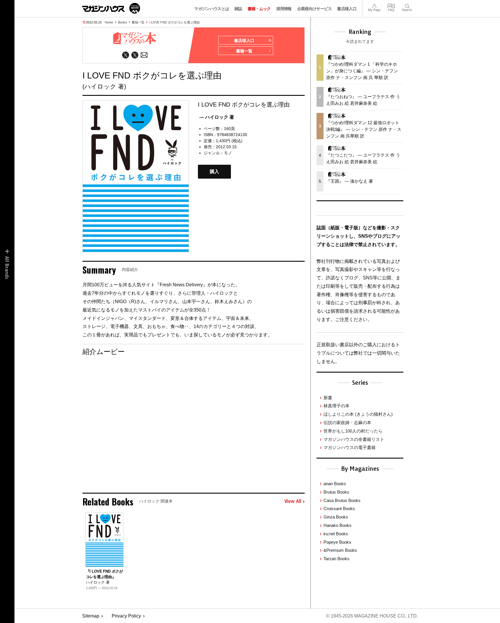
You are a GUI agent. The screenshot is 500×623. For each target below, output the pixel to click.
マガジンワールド (111, 8)
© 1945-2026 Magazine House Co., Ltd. (372, 615)
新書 (327, 397)
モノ (228, 153)
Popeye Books (337, 542)
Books (122, 22)
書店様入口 (346, 9)
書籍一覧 (138, 22)
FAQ (391, 5)
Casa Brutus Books (342, 500)
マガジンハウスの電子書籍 (349, 447)
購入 (214, 171)
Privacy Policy (126, 615)
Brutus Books (336, 492)
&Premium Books (340, 550)
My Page (374, 5)
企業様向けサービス (314, 9)
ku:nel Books (335, 533)
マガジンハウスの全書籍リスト (353, 439)
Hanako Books (337, 525)
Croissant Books (339, 508)
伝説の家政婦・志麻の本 (347, 422)
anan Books (334, 483)
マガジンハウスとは (211, 9)
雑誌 (238, 9)
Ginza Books (335, 516)
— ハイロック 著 (216, 117)
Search (407, 5)
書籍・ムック (259, 9)
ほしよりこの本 (358, 414)
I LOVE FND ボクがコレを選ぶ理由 (174, 22)
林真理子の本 (336, 405)
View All (292, 501)
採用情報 (284, 9)
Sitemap (90, 615)
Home (109, 22)
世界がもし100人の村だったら (353, 430)
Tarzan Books (336, 558)
